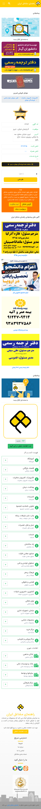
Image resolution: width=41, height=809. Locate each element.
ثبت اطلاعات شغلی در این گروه (20, 446)
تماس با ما (20, 750)
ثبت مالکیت (14, 204)
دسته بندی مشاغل (20, 754)
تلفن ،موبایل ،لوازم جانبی (11, 98)
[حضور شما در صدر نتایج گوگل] (20, 28)
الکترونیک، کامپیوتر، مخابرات (29, 98)
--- (26, 151)
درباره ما (20, 747)
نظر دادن (20, 179)
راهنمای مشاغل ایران (27, 3)
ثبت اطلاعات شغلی (20, 731)
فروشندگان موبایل (30, 100)
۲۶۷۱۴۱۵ (24, 146)
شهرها (20, 743)
